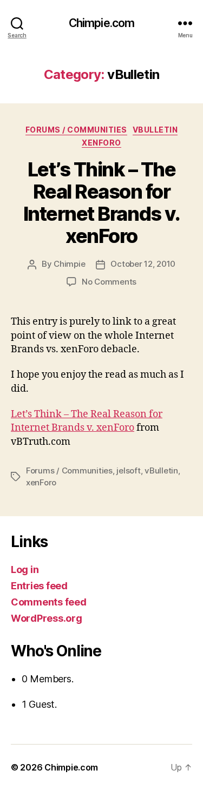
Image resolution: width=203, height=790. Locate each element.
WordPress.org (46, 618)
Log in (24, 569)
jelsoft (128, 470)
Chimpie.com (101, 23)
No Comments (109, 281)
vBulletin (155, 129)
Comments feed (49, 602)
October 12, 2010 (142, 264)
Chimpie (69, 264)
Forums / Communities (76, 129)
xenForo (101, 142)
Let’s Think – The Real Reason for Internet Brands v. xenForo (101, 202)
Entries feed (39, 585)
